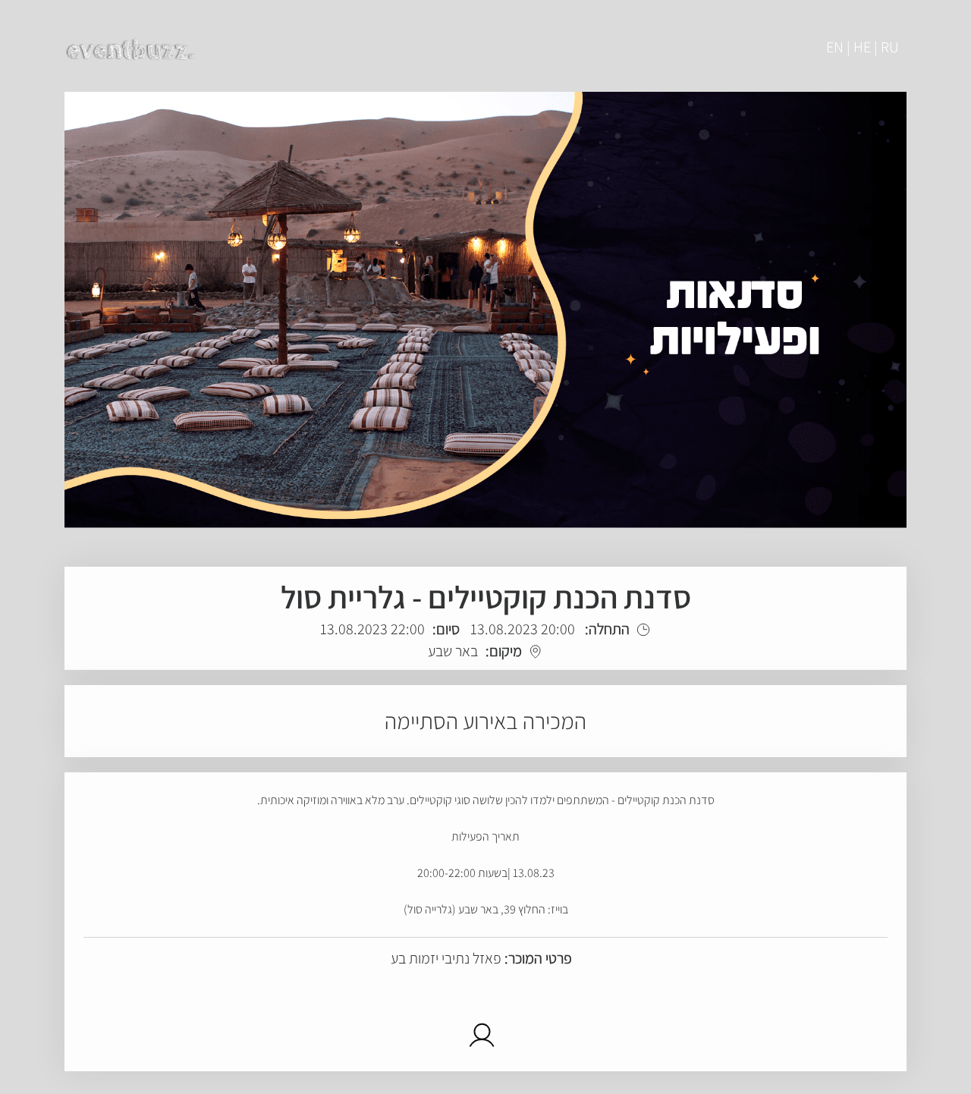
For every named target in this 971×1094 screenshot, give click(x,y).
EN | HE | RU (862, 47)
